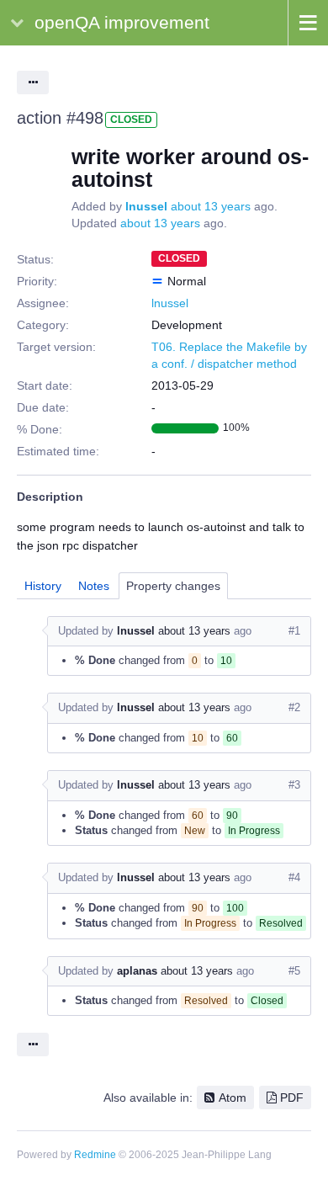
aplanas (137, 971)
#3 (294, 785)
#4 (294, 877)
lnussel (146, 206)
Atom (232, 1097)
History (42, 586)
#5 (294, 971)
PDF (292, 1097)
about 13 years (211, 206)
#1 (294, 631)
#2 (294, 707)
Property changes (173, 586)
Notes (93, 586)
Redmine (95, 1155)
